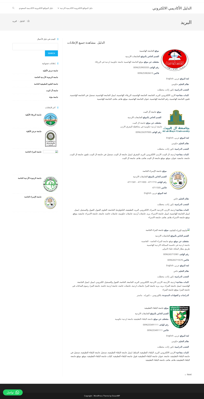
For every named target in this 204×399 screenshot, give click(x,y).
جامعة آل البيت (149, 111)
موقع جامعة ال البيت (156, 158)
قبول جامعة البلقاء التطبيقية (125, 356)
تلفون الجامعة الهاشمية (180, 98)
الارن (173, 95)
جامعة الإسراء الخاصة (152, 171)
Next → (188, 374)
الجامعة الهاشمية (146, 50)
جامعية (180, 158)
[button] (13, 392)
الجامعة (151, 95)
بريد (148, 213)
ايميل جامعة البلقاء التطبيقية (120, 352)
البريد (14, 21)
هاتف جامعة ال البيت (131, 158)
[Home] (28, 21)
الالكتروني (165, 95)
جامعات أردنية (140, 213)
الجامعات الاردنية (132, 56)
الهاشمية (120, 95)
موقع (125, 98)
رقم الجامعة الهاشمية (159, 98)
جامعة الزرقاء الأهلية (33, 114)
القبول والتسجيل (87, 209)
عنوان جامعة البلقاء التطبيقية (150, 356)
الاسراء (153, 209)
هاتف (120, 98)
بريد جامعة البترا (152, 285)
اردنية (173, 154)
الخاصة (123, 282)
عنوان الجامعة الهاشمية (139, 98)
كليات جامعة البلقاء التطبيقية (99, 356)
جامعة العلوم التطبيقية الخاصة (46, 84)
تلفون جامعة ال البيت (79, 154)
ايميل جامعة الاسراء (160, 213)
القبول (98, 209)
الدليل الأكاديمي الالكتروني (172, 8)
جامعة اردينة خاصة (109, 285)
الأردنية (167, 282)
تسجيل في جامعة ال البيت (101, 154)
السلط (136, 352)
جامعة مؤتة (53, 97)
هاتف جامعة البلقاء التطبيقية (158, 359)
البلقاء (151, 352)
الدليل (101, 43)
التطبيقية (129, 209)
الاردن (158, 154)
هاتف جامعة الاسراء (157, 217)
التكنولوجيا (120, 209)
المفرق (136, 154)
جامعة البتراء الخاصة (155, 230)
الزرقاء (128, 95)
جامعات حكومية (125, 213)
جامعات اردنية (138, 285)
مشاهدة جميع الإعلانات (81, 43)
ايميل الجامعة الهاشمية (106, 95)
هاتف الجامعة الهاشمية (107, 98)
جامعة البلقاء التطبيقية (154, 307)
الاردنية (160, 209)
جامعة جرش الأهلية (50, 70)
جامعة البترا (95, 285)
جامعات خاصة (111, 213)
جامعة (187, 158)
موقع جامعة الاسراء (181, 217)
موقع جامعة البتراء (170, 289)
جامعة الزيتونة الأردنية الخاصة (46, 77)
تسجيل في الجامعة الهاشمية (82, 95)
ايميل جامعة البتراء (173, 285)
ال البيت (166, 154)
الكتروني (99, 282)
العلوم (104, 209)
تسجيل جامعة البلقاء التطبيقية (94, 352)
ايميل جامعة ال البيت (123, 154)
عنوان (173, 158)
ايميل (77, 209)
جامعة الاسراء (91, 213)
